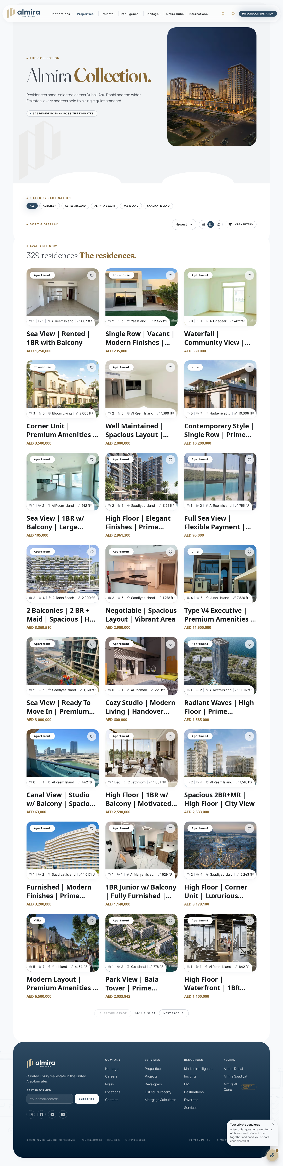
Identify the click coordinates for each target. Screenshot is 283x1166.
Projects (151, 1076)
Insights (190, 1076)
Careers (111, 1076)
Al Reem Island (75, 205)
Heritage (111, 1068)
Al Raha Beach (104, 205)
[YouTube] (52, 1114)
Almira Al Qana (238, 1087)
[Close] (273, 1124)
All (32, 205)
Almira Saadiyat (235, 1076)
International (199, 14)
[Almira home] (23, 13)
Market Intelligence (198, 1068)
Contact (111, 1099)
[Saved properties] (233, 14)
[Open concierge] (272, 1155)
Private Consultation (258, 13)
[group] (211, 224)
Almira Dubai (175, 14)
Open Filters (244, 224)
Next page (171, 1013)
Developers (153, 1084)
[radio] (203, 224)
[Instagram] (31, 1114)
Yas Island (130, 205)
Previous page (115, 1013)
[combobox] (184, 224)
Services (190, 1107)
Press (109, 1084)
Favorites (191, 1099)
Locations (112, 1092)
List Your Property (158, 1092)
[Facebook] (41, 1114)
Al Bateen (49, 205)
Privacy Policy (199, 1140)
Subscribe (86, 1099)
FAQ (187, 1084)
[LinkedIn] (63, 1114)
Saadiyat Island (158, 205)
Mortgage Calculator (160, 1099)
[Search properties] (223, 14)
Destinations (194, 1092)
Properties (153, 1068)
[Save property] (91, 275)
